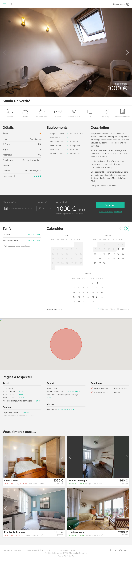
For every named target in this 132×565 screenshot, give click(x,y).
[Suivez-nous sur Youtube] (120, 550)
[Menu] (4, 4)
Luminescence (76, 532)
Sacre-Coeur (11, 480)
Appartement (24, 484)
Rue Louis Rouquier (15, 532)
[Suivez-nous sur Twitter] (115, 550)
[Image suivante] (62, 457)
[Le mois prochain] (126, 228)
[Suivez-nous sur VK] (125, 550)
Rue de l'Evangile (78, 480)
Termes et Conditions (13, 550)
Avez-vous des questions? (110, 211)
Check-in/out (10, 202)
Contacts (46, 550)
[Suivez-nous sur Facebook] (110, 550)
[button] (127, 52)
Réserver (110, 205)
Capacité (41, 202)
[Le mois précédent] (120, 228)
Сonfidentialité (32, 550)
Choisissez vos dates (19, 208)
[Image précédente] (6, 457)
